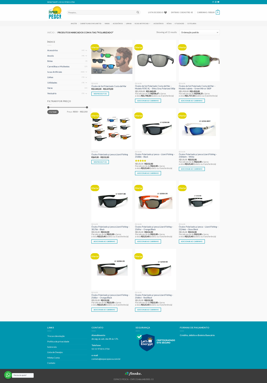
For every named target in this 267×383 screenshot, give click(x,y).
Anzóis (74, 23)
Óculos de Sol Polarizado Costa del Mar (108, 86)
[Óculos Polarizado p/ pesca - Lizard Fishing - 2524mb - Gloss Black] (199, 201)
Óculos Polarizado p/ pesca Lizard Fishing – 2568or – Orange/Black (110, 296)
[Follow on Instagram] (216, 2)
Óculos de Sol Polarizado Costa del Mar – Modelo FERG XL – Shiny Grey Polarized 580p (155, 87)
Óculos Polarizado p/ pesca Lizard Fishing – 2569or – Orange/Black (154, 228)
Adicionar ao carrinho (148, 101)
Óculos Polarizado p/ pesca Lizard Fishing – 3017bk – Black (110, 228)
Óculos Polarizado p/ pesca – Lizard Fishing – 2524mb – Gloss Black (198, 228)
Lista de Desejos (55, 352)
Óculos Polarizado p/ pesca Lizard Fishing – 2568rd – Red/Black (154, 296)
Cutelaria (191, 23)
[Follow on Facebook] (213, 2)
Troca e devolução (56, 336)
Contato (51, 363)
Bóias (169, 23)
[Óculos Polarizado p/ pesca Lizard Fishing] (111, 128)
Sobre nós (52, 347)
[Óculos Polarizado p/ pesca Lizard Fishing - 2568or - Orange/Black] (111, 269)
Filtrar (53, 112)
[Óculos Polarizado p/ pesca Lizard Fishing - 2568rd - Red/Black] (155, 269)
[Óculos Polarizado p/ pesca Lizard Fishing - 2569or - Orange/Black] (155, 201)
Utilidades (179, 23)
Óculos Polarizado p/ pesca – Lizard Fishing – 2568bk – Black (155, 155)
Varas (107, 23)
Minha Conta (53, 357)
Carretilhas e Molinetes (90, 23)
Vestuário (51, 93)
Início (51, 32)
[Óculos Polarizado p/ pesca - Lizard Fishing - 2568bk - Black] (155, 128)
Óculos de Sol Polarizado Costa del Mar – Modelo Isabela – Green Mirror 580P (197, 87)
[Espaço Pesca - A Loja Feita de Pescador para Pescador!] (55, 12)
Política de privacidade (58, 341)
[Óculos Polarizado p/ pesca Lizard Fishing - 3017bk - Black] (111, 201)
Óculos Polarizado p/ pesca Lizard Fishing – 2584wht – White (198, 155)
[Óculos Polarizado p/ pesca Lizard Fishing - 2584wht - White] (199, 128)
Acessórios (118, 23)
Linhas (129, 23)
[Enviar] (137, 12)
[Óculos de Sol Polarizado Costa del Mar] (111, 60)
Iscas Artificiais (142, 23)
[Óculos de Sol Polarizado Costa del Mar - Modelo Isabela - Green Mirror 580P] (199, 60)
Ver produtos (100, 94)
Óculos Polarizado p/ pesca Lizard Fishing (109, 154)
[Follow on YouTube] (218, 2)
